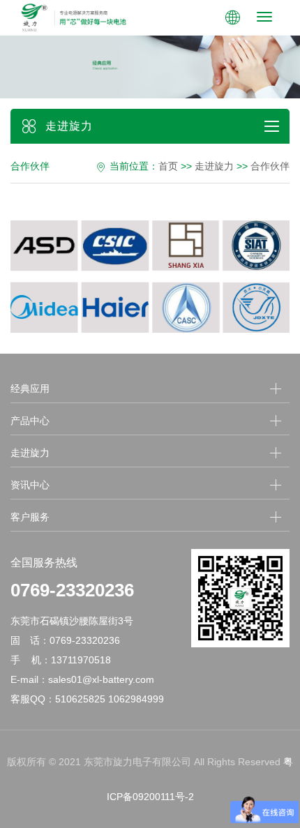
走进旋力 (214, 166)
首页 (168, 166)
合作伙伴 (270, 166)
